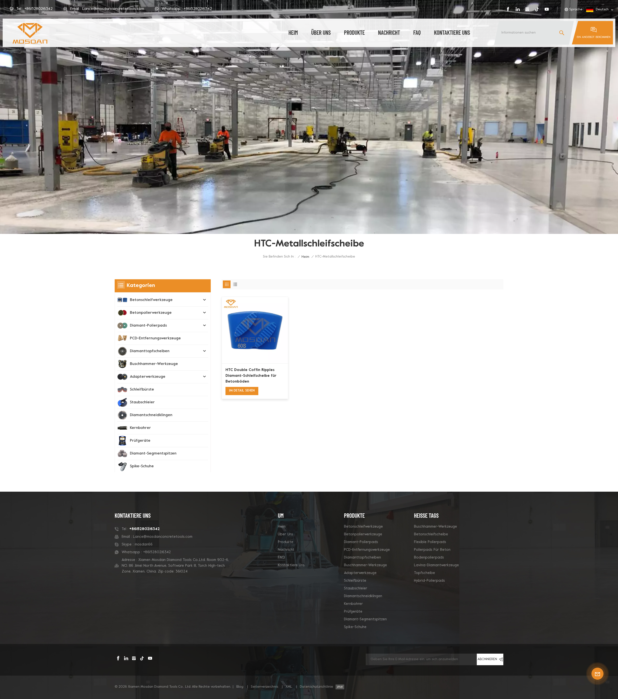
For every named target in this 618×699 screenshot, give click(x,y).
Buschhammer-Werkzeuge (154, 364)
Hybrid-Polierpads (429, 580)
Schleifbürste (142, 389)
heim (293, 32)
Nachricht (389, 32)
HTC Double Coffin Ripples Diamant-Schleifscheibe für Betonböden (250, 376)
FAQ (417, 32)
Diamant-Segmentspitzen (153, 453)
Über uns (321, 32)
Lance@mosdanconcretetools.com (113, 9)
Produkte (354, 32)
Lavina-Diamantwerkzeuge (436, 565)
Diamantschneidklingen (151, 415)
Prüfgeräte (140, 441)
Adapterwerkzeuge (147, 377)
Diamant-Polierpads (148, 326)
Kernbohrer (140, 428)
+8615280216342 (38, 9)
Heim (282, 526)
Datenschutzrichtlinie (316, 686)
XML (289, 686)
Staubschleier (142, 402)
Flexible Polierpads (430, 542)
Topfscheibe (424, 573)
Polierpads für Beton (432, 550)
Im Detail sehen (242, 390)
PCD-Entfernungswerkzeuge (155, 338)
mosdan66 (144, 544)
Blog (239, 686)
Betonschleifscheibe (431, 534)
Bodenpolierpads (429, 557)
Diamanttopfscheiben (149, 351)
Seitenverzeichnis (264, 686)
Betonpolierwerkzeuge (151, 313)
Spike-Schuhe (142, 466)
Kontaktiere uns (452, 32)
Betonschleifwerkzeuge (151, 300)
